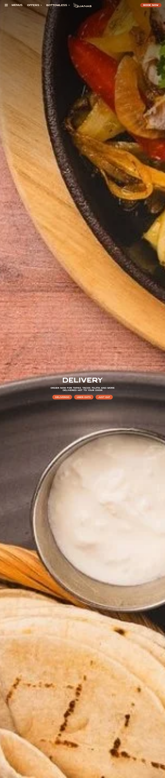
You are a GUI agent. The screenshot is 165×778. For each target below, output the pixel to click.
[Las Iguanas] (82, 5)
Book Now (150, 5)
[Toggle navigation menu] (6, 5)
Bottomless (56, 5)
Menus (17, 5)
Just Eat (104, 397)
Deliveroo (62, 397)
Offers (33, 5)
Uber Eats (84, 397)
